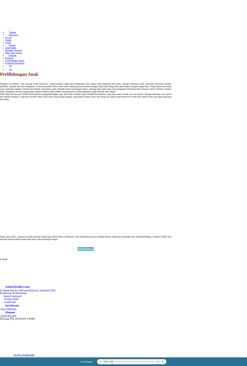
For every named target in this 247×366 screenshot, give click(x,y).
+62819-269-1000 (8, 316)
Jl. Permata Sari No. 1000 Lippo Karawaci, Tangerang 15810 (27, 290)
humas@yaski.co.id (12, 296)
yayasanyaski (10, 302)
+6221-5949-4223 (8, 309)
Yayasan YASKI (11, 299)
